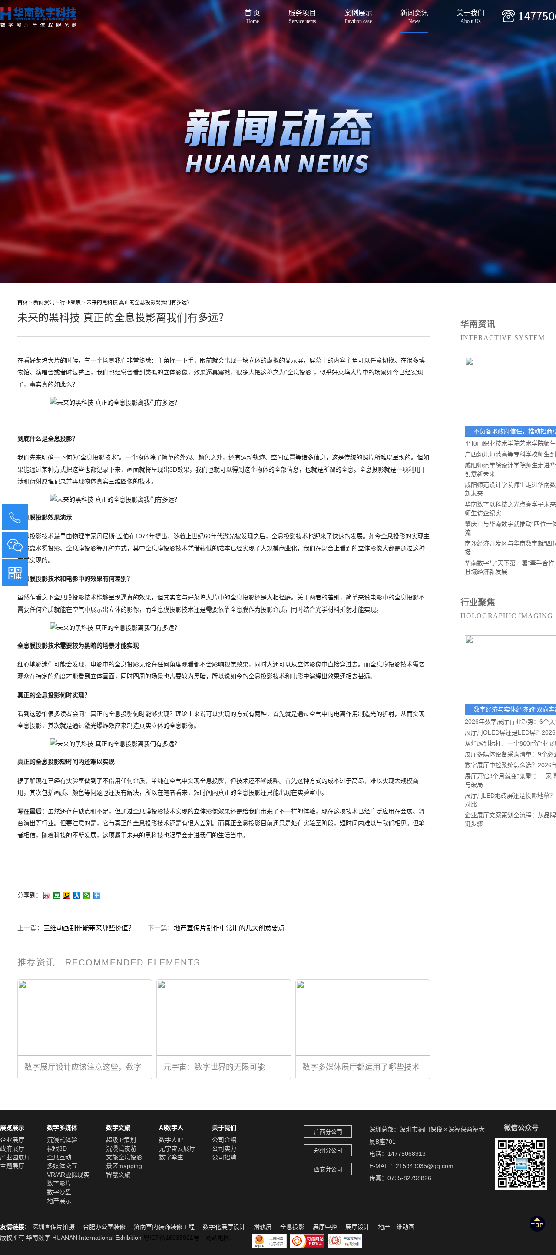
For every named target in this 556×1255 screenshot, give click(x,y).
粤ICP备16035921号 (174, 1237)
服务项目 (302, 14)
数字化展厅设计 (224, 1226)
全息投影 (292, 1226)
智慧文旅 (118, 1174)
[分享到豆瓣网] (57, 895)
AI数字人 (171, 1127)
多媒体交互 (62, 1165)
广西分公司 (328, 1132)
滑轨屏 (263, 1226)
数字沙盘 (59, 1191)
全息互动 (59, 1157)
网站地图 (217, 1237)
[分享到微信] (87, 895)
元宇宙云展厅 (177, 1148)
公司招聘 (224, 1157)
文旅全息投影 (124, 1157)
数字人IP (171, 1139)
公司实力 (224, 1148)
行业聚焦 (70, 303)
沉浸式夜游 (121, 1148)
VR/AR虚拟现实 (68, 1174)
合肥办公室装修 (104, 1226)
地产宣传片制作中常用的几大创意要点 (229, 928)
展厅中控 (325, 1226)
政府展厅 (12, 1148)
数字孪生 (171, 1157)
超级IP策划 (121, 1139)
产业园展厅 (15, 1157)
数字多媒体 (62, 1127)
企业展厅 (12, 1139)
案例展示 (358, 14)
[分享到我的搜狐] (67, 895)
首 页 (252, 14)
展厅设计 (357, 1226)
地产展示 (59, 1200)
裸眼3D (57, 1148)
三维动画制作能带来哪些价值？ (89, 928)
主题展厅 (12, 1165)
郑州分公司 (328, 1150)
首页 (22, 303)
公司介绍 (224, 1139)
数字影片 (59, 1183)
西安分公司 (328, 1169)
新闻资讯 (414, 14)
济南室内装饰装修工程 (164, 1226)
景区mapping (124, 1165)
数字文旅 (118, 1127)
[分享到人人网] (77, 895)
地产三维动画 (396, 1226)
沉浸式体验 (62, 1139)
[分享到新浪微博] (47, 895)
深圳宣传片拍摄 (53, 1226)
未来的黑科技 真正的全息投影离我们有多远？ (139, 303)
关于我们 (470, 14)
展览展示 (12, 1127)
